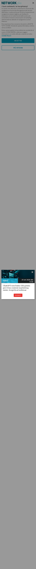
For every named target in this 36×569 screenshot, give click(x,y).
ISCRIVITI (18, 295)
